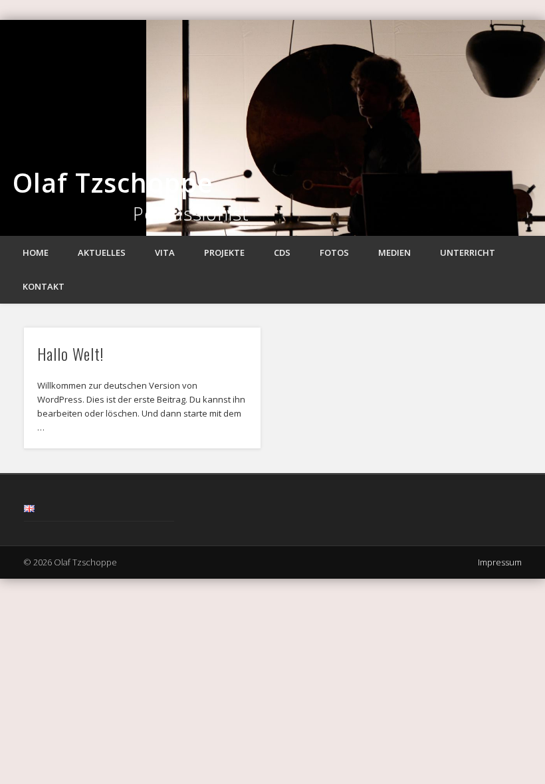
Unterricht (467, 252)
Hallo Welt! (70, 353)
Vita (165, 252)
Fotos (334, 252)
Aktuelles (102, 252)
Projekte (224, 252)
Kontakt (43, 286)
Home (36, 252)
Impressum (500, 562)
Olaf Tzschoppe (113, 182)
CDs (282, 252)
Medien (394, 252)
